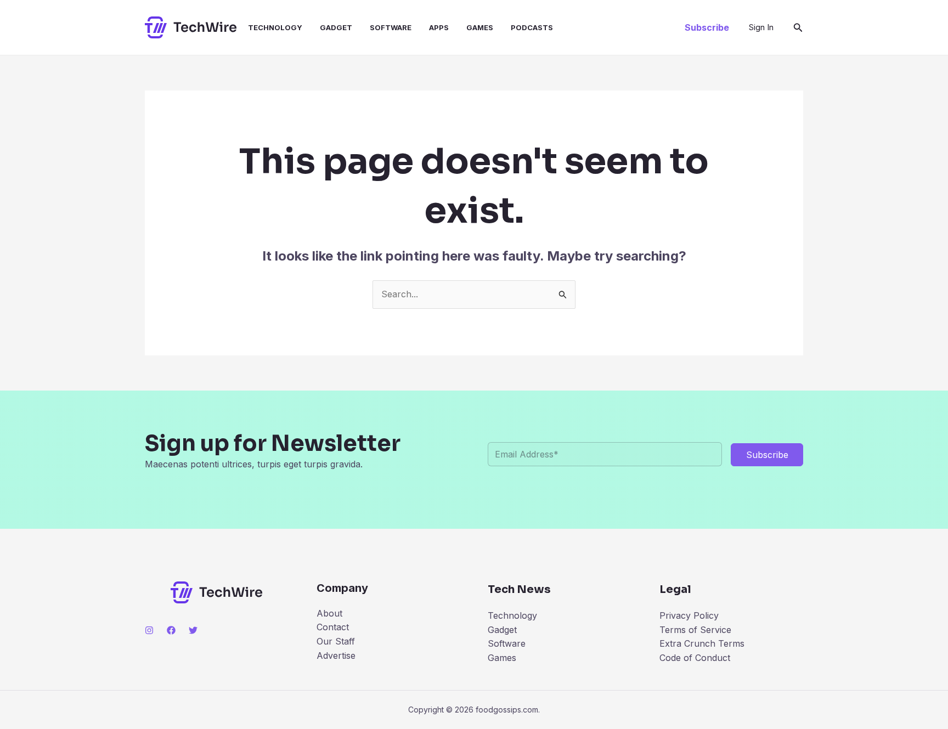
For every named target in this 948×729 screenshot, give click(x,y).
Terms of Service (695, 629)
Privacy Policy (689, 615)
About (329, 613)
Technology (275, 27)
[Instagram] (149, 630)
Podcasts (532, 27)
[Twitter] (193, 630)
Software (390, 27)
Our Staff (336, 641)
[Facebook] (171, 630)
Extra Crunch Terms (701, 643)
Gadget (336, 27)
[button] (707, 27)
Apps (439, 27)
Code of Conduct (694, 657)
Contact (333, 626)
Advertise (336, 655)
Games (479, 27)
